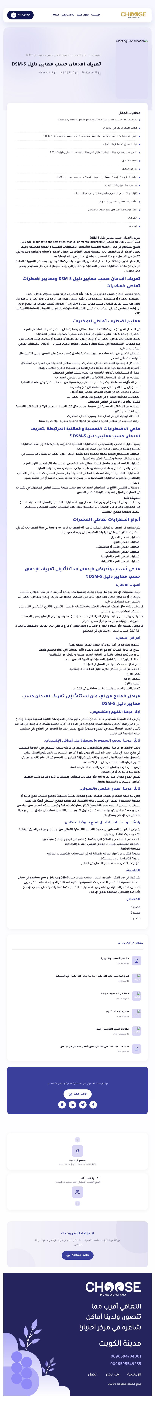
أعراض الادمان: (129, 169)
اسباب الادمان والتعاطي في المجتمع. (105, 631)
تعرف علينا (83, 15)
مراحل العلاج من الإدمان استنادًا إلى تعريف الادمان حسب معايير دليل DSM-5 (96, 177)
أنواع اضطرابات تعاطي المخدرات (120, 144)
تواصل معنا (68, 15)
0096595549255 (125, 1364)
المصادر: (132, 226)
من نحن (112, 1375)
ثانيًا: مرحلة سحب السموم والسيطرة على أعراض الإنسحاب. (105, 193)
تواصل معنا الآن (80, 1255)
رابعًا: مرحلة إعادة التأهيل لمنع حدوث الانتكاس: (112, 210)
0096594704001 (126, 1357)
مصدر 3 (135, 918)
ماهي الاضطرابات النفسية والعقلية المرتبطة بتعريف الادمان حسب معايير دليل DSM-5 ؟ (90, 136)
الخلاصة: (132, 218)
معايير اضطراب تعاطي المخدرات (119, 128)
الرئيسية (95, 15)
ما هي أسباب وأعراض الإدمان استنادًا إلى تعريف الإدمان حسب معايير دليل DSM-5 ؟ (93, 152)
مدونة (56, 15)
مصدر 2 (135, 913)
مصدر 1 (135, 907)
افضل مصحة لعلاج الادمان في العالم (104, 863)
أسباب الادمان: (129, 161)
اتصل (92, 1375)
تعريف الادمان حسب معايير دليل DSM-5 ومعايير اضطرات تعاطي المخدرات (97, 120)
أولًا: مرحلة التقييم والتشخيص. (121, 185)
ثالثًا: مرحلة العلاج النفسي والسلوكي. (117, 202)
